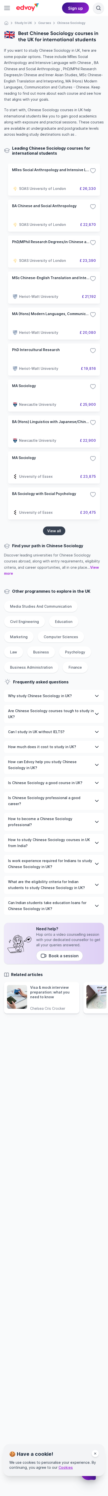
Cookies (66, 1467)
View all (54, 531)
